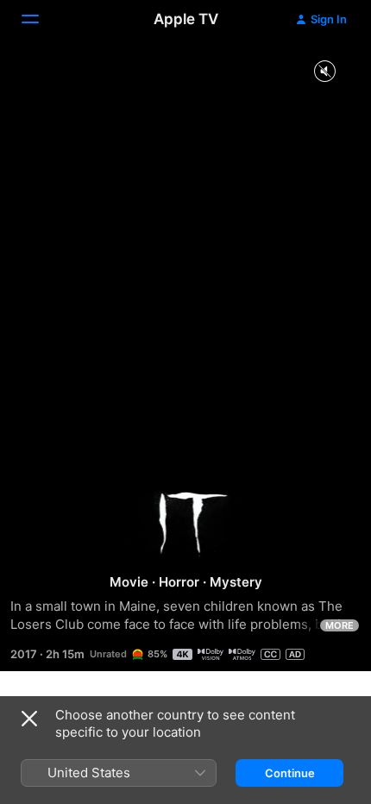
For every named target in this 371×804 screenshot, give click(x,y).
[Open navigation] (41, 19)
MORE (339, 625)
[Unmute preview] (324, 72)
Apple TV (186, 19)
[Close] (29, 718)
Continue (290, 773)
